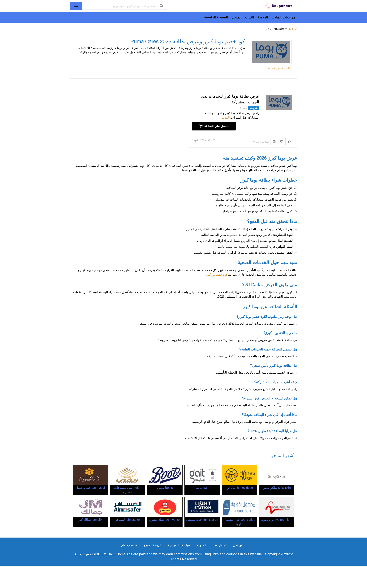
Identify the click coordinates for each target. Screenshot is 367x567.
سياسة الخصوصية (179, 545)
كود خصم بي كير (217, 274)
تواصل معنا (220, 545)
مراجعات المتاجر (283, 17)
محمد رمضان (129, 545)
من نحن (238, 545)
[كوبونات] (279, 5)
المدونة (263, 17)
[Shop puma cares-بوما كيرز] (271, 52)
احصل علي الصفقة (215, 126)
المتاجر (236, 17)
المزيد (226, 117)
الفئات (249, 17)
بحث (76, 5)
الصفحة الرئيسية (216, 17)
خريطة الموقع (153, 545)
